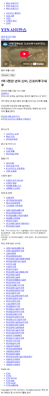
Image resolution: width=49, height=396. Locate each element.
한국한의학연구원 (14, 298)
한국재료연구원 (13, 343)
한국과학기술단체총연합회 (18, 259)
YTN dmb (10, 380)
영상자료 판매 (12, 154)
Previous (5, 75)
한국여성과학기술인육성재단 (19, 357)
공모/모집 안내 (12, 166)
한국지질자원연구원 (15, 333)
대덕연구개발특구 (14, 335)
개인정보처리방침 (14, 200)
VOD (8, 18)
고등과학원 (11, 253)
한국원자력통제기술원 (16, 280)
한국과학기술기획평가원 (17, 272)
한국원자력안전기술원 (16, 261)
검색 (3, 37)
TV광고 (9, 148)
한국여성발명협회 (14, 349)
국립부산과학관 (13, 364)
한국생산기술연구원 (15, 338)
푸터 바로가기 (12, 8)
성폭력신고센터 (13, 188)
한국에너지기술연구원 (16, 320)
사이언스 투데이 (13, 13)
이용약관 (10, 198)
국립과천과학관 (13, 346)
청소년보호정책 (13, 203)
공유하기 (5, 93)
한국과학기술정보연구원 (17, 322)
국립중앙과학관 (13, 351)
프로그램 (10, 16)
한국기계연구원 (13, 301)
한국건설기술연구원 (15, 330)
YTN (8, 373)
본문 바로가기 (12, 6)
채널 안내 (10, 136)
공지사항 (10, 163)
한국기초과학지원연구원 (17, 296)
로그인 (9, 37)
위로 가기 (5, 39)
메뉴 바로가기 (12, 3)
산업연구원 (11, 267)
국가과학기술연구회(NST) (17, 223)
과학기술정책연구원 (15, 251)
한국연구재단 (12, 221)
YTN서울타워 (12, 385)
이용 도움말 (11, 171)
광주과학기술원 (13, 277)
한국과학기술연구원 (15, 288)
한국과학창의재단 (14, 213)
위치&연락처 (12, 139)
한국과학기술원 (13, 226)
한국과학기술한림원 (15, 327)
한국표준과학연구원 (15, 317)
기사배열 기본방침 (14, 205)
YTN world (10, 383)
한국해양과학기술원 (15, 325)
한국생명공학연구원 (15, 290)
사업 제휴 (10, 151)
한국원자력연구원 (14, 314)
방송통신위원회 (13, 218)
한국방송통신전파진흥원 (17, 215)
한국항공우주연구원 (15, 312)
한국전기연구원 (13, 341)
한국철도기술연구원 (15, 309)
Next (12, 75)
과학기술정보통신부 (15, 210)
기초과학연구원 (13, 304)
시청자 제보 (11, 183)
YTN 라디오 (11, 378)
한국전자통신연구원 (15, 285)
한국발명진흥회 (13, 354)
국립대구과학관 (13, 359)
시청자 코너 (11, 21)
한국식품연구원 (13, 293)
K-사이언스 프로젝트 (15, 168)
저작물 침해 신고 (13, 186)
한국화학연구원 (13, 306)
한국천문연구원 (13, 282)
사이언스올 (11, 264)
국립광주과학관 (13, 362)
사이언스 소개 (12, 134)
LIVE (8, 23)
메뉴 (14, 37)
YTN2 (8, 376)
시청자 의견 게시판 (14, 180)
